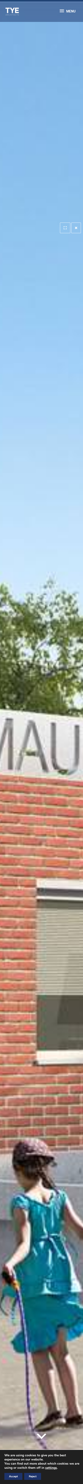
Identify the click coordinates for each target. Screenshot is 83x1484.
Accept (13, 1476)
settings (51, 1468)
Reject (32, 1476)
